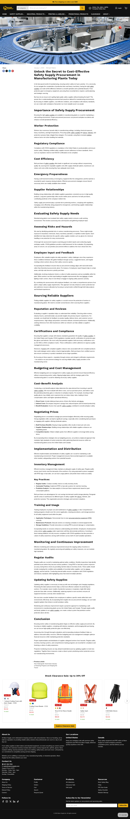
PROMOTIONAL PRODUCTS (78, 14)
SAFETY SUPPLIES (16, 14)
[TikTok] (18, 801)
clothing (89, 135)
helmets (90, 132)
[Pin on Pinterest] (13, 71)
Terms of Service (7, 787)
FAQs (99, 785)
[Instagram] (7, 801)
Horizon (108, 713)
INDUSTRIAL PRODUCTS (36, 14)
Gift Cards (69, 787)
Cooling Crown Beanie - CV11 (38, 706)
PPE (89, 518)
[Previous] (3, 701)
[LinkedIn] (14, 801)
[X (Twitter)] (10, 801)
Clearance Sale (70, 785)
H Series (82, 713)
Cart (35, 787)
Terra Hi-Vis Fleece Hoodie (63, 711)
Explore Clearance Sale (65, 726)
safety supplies (50, 115)
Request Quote (38, 792)
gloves (85, 132)
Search (36, 790)
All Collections (70, 782)
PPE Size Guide (103, 787)
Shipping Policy (6, 785)
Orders (36, 785)
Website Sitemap (103, 792)
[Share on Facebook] (3, 71)
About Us (4, 782)
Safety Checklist (103, 790)
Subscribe (123, 805)
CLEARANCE (95, 14)
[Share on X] (7, 71)
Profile (36, 782)
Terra (56, 713)
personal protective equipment (78, 518)
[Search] (82, 8)
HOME (4, 14)
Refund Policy (6, 790)
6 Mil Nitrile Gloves (111, 711)
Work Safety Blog (103, 782)
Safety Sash (84, 711)
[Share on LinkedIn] (9, 71)
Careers (4, 792)
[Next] (127, 701)
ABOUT (106, 14)
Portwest (6, 705)
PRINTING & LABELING (56, 14)
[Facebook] (3, 801)
